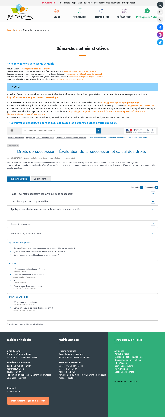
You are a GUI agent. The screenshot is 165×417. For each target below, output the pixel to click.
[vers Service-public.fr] (140, 131)
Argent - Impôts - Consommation (40, 138)
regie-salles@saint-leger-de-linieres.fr (79, 71)
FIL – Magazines (122, 363)
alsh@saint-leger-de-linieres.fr (70, 79)
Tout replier (135, 187)
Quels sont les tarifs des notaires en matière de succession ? (39, 251)
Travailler (102, 17)
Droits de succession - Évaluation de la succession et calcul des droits (117, 138)
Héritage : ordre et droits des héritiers (29, 269)
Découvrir (79, 17)
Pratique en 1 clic (146, 17)
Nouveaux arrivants (123, 366)
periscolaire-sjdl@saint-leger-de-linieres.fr (85, 74)
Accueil (10, 30)
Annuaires (119, 351)
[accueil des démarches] (12, 130)
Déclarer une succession (24, 302)
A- (160, 19)
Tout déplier (150, 187)
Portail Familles (121, 354)
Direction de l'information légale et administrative (26, 324)
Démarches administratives (127, 360)
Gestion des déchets (124, 372)
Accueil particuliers (16, 138)
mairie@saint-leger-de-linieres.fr (36, 69)
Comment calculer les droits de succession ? (33, 308)
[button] (82, 194)
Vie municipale (121, 369)
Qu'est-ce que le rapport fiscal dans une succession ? (36, 255)
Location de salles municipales (128, 357)
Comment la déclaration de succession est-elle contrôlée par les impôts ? (44, 248)
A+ (160, 12)
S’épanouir (124, 17)
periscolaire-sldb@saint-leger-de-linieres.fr (86, 77)
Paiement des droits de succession (28, 286)
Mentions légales (120, 382)
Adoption (17, 280)
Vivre (57, 17)
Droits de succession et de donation (71, 138)
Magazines (133, 382)
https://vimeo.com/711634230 (139, 105)
